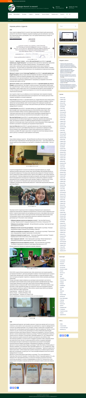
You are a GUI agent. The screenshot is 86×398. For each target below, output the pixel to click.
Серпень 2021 (63, 197)
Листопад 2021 (63, 192)
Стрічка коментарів (64, 327)
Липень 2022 (62, 177)
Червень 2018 (63, 245)
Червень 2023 (63, 157)
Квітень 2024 (62, 145)
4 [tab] (32, 59)
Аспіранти (62, 263)
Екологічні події (63, 280)
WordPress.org (63, 329)
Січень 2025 (62, 130)
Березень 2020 (63, 219)
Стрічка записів (63, 325)
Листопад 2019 (63, 225)
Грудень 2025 (62, 110)
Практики (62, 301)
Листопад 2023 (63, 150)
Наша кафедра (16, 14)
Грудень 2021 (62, 190)
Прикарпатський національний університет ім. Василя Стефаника (41, 396)
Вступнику (24, 14)
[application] (68, 36)
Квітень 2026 (62, 103)
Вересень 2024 (63, 137)
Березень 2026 (63, 104)
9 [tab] (37, 166)
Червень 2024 (63, 141)
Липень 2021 (62, 199)
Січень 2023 (62, 166)
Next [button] (53, 48)
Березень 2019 (63, 236)
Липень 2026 (62, 97)
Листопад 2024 (63, 134)
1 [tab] (27, 268)
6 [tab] (33, 166)
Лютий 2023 (62, 165)
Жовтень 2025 (63, 114)
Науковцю (37, 14)
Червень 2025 (63, 121)
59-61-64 (58, 6)
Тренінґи (61, 312)
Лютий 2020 (62, 221)
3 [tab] (29, 166)
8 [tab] (36, 166)
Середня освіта (55, 14)
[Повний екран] (75, 40)
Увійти (61, 324)
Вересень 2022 (63, 174)
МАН (61, 289)
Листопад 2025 (63, 112)
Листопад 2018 (63, 241)
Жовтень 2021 (63, 194)
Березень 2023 (63, 163)
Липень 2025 (62, 119)
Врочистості (62, 272)
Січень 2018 (62, 247)
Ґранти (61, 274)
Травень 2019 (62, 232)
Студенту (31, 14)
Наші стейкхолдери (64, 298)
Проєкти (61, 305)
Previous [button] (11, 48)
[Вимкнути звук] (73, 40)
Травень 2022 (62, 181)
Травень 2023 (62, 159)
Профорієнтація (63, 307)
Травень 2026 (62, 101)
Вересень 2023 (63, 154)
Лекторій (62, 287)
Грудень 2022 (62, 168)
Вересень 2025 (63, 115)
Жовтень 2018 (63, 243)
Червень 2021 (63, 201)
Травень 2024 (62, 143)
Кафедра (62, 281)
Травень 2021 (62, 203)
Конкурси (62, 283)
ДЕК (61, 276)
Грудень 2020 (62, 212)
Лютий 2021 (62, 208)
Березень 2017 (63, 250)
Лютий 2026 (62, 106)
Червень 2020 (63, 217)
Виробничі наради (63, 269)
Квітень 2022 (62, 183)
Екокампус (62, 278)
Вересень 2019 (63, 228)
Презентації (62, 303)
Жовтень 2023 (63, 152)
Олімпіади (62, 300)
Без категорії (62, 265)
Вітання (61, 270)
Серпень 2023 (63, 155)
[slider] (67, 40)
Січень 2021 (62, 210)
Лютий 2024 (62, 146)
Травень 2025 (62, 123)
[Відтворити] (61, 40)
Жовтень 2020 (63, 216)
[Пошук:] (70, 17)
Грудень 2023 (62, 148)
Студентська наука (63, 311)
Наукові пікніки (63, 294)
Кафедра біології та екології (27, 6)
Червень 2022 (63, 179)
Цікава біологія (63, 314)
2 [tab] (29, 59)
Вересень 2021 (63, 196)
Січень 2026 (62, 108)
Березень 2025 (63, 126)
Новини (10, 14)
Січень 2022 (62, 188)
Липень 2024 (62, 139)
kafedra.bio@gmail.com (60, 8)
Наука (61, 292)
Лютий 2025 (62, 128)
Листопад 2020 (63, 214)
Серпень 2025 (63, 117)
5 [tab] (33, 59)
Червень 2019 (63, 230)
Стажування (62, 309)
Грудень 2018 (62, 239)
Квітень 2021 (62, 205)
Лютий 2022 (62, 186)
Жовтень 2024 (63, 135)
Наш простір (62, 296)
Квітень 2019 (62, 234)
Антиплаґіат (62, 261)
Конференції (62, 285)
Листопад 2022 (63, 170)
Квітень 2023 (62, 161)
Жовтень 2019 (63, 227)
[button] (68, 36)
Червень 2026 (63, 99)
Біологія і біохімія (45, 14)
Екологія (62, 14)
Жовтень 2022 (63, 172)
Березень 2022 (63, 185)
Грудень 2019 (62, 223)
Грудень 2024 (62, 132)
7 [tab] (36, 59)
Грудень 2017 (62, 248)
